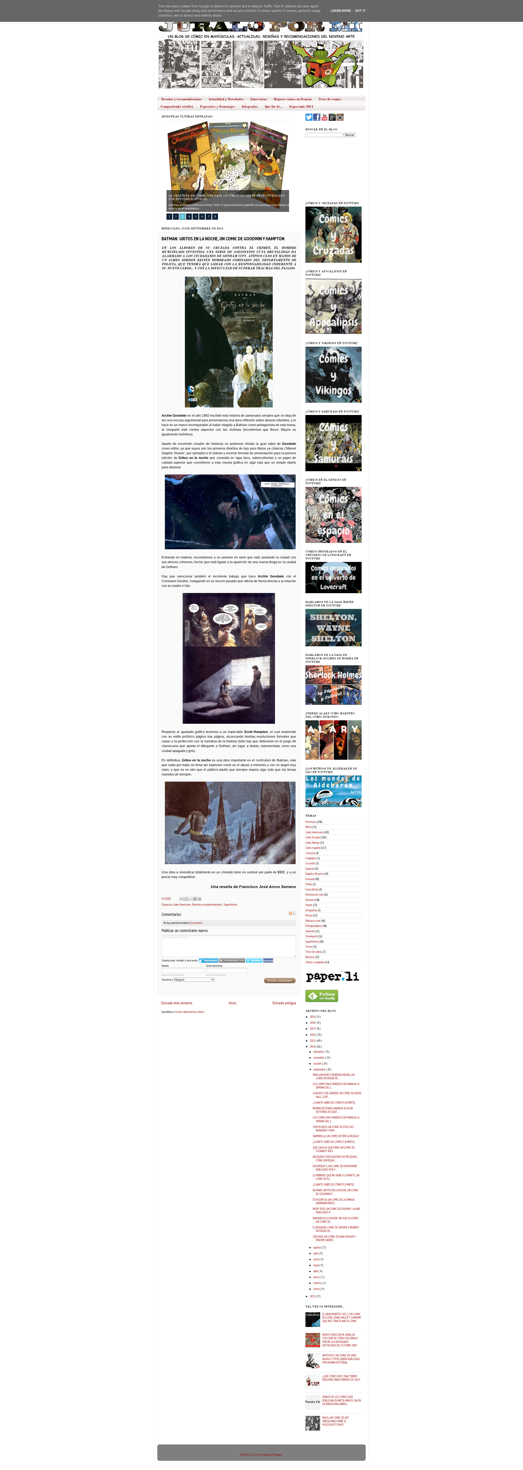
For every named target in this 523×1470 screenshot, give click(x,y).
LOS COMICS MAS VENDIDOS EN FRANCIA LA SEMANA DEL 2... (336, 1085)
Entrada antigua (284, 1003)
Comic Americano (182, 904)
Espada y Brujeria (314, 874)
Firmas (308, 884)
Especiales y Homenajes (217, 107)
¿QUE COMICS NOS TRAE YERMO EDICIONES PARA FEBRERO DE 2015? (341, 1378)
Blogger (278, 1455)
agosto (317, 1247)
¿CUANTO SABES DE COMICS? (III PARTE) (334, 1102)
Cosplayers (310, 858)
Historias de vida (314, 894)
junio (316, 1259)
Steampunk (311, 936)
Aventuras (310, 822)
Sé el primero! (195, 923)
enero (316, 1289)
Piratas (309, 915)
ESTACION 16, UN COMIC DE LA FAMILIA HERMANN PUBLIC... (333, 1201)
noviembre (319, 1057)
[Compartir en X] (191, 899)
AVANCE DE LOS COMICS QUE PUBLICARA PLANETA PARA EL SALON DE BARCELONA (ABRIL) (341, 1400)
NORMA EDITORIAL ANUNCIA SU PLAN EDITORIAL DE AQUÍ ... (333, 1110)
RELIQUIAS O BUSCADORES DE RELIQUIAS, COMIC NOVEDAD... (335, 1158)
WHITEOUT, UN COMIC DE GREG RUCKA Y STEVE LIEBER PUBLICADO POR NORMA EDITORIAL (341, 1358)
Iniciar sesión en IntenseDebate (208, 960)
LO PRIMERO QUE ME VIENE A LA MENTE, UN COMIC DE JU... (336, 1177)
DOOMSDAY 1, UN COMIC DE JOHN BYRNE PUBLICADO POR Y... (335, 1167)
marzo (316, 1277)
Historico (310, 900)
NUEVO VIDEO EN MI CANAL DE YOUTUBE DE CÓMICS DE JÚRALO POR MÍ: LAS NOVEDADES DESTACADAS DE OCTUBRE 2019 (340, 1340)
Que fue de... (274, 107)
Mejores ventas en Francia (293, 99)
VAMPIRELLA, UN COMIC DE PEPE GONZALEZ (336, 1136)
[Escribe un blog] (186, 899)
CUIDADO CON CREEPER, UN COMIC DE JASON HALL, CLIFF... (337, 1095)
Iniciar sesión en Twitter (254, 960)
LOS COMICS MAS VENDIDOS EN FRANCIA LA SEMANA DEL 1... (336, 1119)
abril (315, 1271)
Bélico (308, 827)
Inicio (232, 1003)
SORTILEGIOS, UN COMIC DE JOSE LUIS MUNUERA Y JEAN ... (333, 1128)
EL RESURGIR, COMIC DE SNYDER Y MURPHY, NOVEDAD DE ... (336, 1229)
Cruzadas (310, 863)
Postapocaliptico (313, 926)
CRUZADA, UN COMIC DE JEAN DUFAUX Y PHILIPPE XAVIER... (334, 1238)
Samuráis (310, 931)
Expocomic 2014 (301, 107)
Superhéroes (230, 904)
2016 (312, 1035)
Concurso (310, 853)
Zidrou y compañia (314, 962)
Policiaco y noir (313, 921)
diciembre (318, 1052)
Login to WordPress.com (232, 960)
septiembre (319, 1069)
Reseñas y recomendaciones (181, 99)
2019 (312, 1017)
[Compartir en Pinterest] (200, 899)
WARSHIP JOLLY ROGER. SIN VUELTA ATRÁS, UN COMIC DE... (336, 1220)
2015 (312, 1041)
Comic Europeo (313, 837)
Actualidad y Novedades (226, 99)
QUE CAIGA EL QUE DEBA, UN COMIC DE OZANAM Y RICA (334, 1149)
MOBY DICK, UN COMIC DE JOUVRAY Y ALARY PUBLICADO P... (336, 1210)
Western (309, 957)
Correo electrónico (214, 966)
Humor (308, 905)
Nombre (165, 966)
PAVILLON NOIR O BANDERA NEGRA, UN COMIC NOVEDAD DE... (333, 1076)
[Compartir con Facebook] (195, 899)
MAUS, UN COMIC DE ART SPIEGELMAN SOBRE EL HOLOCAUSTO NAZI (335, 1421)
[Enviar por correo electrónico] (182, 899)
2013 (312, 1296)
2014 (312, 1046)
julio (316, 1253)
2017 (312, 1028)
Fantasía (309, 879)
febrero (317, 1283)
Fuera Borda (311, 889)
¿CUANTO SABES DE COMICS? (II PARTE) (333, 1142)
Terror (308, 947)
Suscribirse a (168, 979)
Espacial (309, 868)
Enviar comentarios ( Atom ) (189, 1012)
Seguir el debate (292, 913)
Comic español (312, 848)
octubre (317, 1063)
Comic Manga (312, 843)
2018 (312, 1023)
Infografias (250, 107)
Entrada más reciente (176, 1003)
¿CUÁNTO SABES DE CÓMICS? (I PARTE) (333, 1184)
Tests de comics (329, 99)
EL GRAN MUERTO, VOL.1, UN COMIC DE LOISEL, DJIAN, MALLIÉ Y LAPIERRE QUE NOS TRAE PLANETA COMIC (341, 1317)
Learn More (341, 11)
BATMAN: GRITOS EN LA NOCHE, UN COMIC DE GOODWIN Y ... (335, 1192)
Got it (360, 11)
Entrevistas (258, 99)
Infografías (311, 910)
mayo (316, 1265)
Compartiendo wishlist (177, 107)
